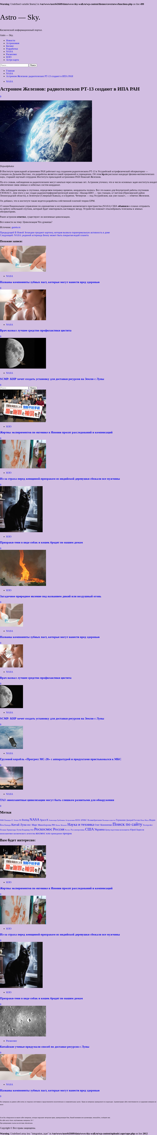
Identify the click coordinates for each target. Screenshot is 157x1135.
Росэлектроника (77, 830)
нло (48, 833)
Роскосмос (11, 54)
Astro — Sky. (20, 17)
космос (40, 833)
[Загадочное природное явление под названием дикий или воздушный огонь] (23, 585)
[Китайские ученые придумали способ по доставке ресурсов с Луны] (23, 1035)
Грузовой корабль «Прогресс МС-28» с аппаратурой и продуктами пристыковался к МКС (60, 759)
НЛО (8, 57)
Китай (15, 824)
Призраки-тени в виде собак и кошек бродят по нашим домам (41, 542)
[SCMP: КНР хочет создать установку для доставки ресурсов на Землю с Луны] (23, 367)
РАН (32, 830)
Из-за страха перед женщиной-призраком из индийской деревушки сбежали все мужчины (60, 478)
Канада (7, 825)
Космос (10, 46)
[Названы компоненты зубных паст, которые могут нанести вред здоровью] (23, 271)
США (89, 829)
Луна (23, 824)
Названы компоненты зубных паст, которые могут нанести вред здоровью (50, 282)
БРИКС (84, 820)
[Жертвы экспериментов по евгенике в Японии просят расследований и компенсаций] (23, 421)
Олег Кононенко (103, 825)
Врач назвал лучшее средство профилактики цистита (35, 330)
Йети (2, 825)
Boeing (25, 819)
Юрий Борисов (137, 829)
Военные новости (108, 820)
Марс (34, 825)
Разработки (12, 48)
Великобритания (95, 820)
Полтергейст (148, 825)
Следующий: (44, 235)
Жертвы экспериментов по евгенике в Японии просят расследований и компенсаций (56, 432)
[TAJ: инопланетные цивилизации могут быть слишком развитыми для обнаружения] (11, 788)
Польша (3, 830)
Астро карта (12, 59)
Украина (99, 829)
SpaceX (44, 819)
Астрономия (12, 43)
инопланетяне (6, 833)
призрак (67, 833)
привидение (56, 833)
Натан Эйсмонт (61, 825)
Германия (121, 820)
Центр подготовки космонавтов (117, 830)
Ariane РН (17, 820)
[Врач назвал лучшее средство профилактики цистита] (23, 319)
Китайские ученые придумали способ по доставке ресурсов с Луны (44, 1046)
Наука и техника (80, 824)
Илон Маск (144, 820)
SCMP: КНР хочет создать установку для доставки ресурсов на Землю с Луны (52, 379)
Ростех (67, 830)
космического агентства (24, 833)
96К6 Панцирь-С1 (6, 820)
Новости (10, 40)
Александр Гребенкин (57, 820)
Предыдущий (55, 232)
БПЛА (77, 820)
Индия (152, 820)
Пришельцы (11, 830)
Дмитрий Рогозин (133, 820)
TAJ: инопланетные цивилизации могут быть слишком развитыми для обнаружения (57, 800)
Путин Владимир (23, 830)
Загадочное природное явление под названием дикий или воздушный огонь (50, 596)
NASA (9, 51)
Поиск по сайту (127, 824)
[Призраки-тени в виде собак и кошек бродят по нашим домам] (21, 531)
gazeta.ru (16, 227)
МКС (29, 825)
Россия (58, 829)
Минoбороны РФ (46, 825)
